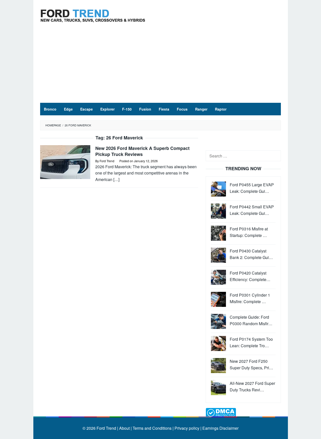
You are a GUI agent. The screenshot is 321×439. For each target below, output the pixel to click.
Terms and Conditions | (153, 428)
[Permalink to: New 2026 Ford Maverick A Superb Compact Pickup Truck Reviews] (65, 161)
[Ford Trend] (92, 15)
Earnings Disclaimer (219, 428)
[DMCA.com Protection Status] (221, 412)
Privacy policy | (187, 428)
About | (125, 428)
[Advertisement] (160, 65)
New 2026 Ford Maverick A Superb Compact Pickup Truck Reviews (142, 151)
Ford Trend (106, 428)
